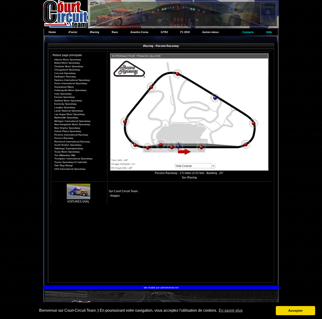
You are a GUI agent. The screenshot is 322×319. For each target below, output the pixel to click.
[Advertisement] (161, 244)
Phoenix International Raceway (71, 134)
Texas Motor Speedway (67, 151)
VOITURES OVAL (78, 201)
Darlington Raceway (65, 76)
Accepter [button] (295, 310)
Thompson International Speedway (73, 158)
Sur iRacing (189, 177)
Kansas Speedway (64, 97)
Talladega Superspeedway (68, 148)
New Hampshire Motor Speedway (72, 124)
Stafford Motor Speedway (68, 100)
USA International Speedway (70, 169)
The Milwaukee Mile (64, 155)
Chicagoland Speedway (67, 69)
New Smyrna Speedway (67, 128)
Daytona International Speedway (72, 80)
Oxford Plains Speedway (67, 131)
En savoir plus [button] (231, 310)
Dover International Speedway (70, 83)
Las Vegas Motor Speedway (69, 114)
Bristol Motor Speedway (67, 63)
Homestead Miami (64, 87)
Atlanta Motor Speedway (67, 59)
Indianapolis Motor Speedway (70, 90)
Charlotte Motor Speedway (68, 66)
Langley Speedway (64, 107)
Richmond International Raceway (72, 141)
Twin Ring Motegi (63, 165)
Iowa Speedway (63, 93)
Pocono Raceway (63, 138)
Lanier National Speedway (68, 110)
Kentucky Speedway (65, 104)
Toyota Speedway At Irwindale (70, 162)
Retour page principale (67, 55)
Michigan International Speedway (72, 121)
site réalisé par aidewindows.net (161, 287)
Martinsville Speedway (66, 117)
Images (115, 195)
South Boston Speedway (68, 145)
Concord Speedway (65, 73)
